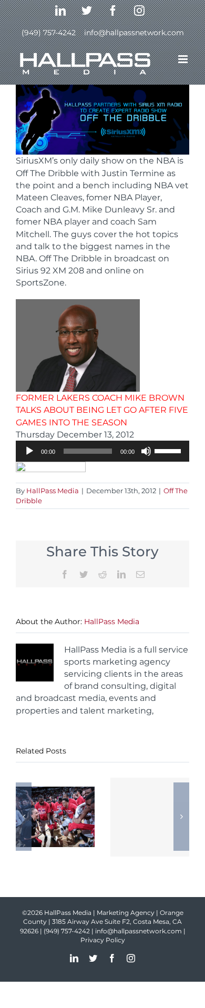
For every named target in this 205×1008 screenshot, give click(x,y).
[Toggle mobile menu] (183, 59)
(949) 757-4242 (49, 32)
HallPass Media (52, 490)
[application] (102, 451)
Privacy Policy (102, 940)
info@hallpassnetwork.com (134, 32)
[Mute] (146, 451)
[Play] (29, 451)
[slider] (169, 450)
